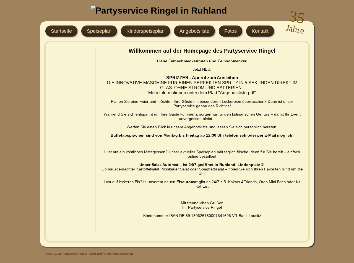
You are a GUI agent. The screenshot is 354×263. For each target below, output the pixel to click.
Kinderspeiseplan (145, 31)
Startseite (61, 31)
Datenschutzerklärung (120, 253)
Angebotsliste (194, 31)
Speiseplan (99, 31)
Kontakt (260, 31)
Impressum (96, 253)
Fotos (230, 31)
